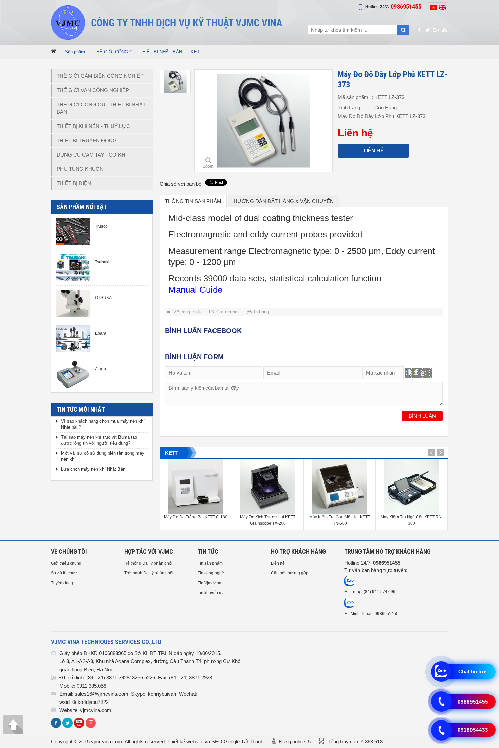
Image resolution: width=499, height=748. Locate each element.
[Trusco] (73, 231)
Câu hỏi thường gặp (289, 573)
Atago (100, 369)
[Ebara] (73, 338)
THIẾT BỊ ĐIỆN (74, 183)
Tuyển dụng (62, 583)
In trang (261, 312)
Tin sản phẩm (210, 563)
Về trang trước (188, 312)
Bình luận (422, 416)
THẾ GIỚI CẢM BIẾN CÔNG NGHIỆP (100, 76)
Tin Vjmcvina (209, 583)
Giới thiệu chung (66, 563)
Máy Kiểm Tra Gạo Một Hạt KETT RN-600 (339, 520)
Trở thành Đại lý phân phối (148, 573)
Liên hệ (374, 150)
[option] (175, 81)
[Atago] (73, 374)
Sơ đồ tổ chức (64, 573)
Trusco (101, 226)
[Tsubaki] (73, 267)
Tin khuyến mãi (212, 592)
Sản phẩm (75, 51)
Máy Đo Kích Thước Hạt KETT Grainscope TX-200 (267, 520)
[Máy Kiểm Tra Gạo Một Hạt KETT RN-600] (339, 486)
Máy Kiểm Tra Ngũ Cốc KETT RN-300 (412, 520)
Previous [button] (440, 452)
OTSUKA (103, 297)
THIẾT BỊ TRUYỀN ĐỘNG (87, 140)
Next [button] (431, 452)
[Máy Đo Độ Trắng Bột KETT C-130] (196, 486)
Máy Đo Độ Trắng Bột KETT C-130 (195, 517)
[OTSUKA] (73, 303)
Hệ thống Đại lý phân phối (148, 563)
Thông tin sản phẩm (193, 201)
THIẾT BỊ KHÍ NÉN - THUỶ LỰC (93, 126)
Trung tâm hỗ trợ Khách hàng (387, 551)
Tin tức (208, 551)
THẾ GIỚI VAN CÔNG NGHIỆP (93, 90)
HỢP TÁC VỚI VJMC (148, 551)
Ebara (100, 333)
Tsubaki (102, 262)
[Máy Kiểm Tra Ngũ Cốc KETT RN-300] (411, 486)
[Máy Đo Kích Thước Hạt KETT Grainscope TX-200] (267, 486)
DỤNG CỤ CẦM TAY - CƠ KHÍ (92, 155)
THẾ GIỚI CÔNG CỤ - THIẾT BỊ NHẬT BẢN (138, 51)
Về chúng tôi (69, 551)
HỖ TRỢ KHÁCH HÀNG (298, 551)
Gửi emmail (227, 312)
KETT (196, 51)
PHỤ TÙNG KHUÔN (80, 169)
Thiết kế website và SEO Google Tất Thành (215, 741)
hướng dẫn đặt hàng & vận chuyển (284, 201)
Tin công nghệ (211, 573)
